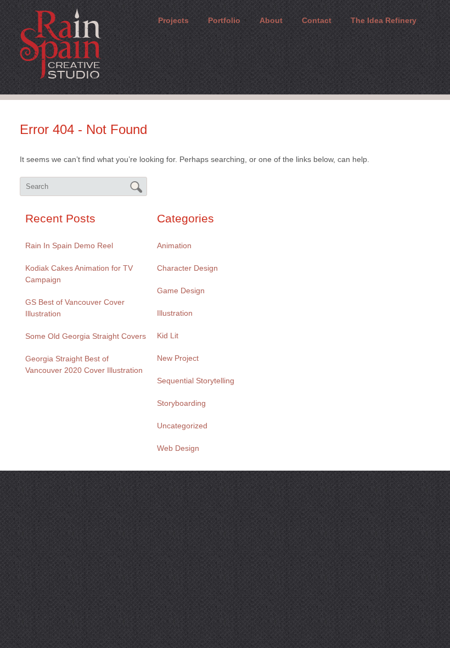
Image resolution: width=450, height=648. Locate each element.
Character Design (187, 268)
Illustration (175, 313)
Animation (174, 245)
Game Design (181, 290)
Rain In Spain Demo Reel (69, 245)
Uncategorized (182, 425)
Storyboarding (181, 403)
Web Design (178, 448)
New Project (178, 358)
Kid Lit (167, 335)
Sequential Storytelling (195, 380)
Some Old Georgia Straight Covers (85, 336)
